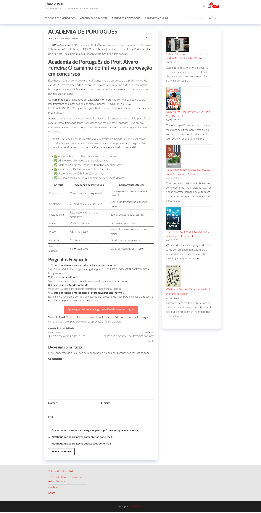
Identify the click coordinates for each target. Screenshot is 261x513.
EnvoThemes (136, 506)
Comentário (56, 359)
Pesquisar (212, 18)
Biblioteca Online (156, 18)
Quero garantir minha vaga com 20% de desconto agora (101, 309)
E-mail (105, 403)
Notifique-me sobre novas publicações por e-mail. (81, 443)
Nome (52, 403)
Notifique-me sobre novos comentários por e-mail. (82, 437)
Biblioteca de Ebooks (126, 18)
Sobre (51, 493)
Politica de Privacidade (61, 471)
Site (50, 416)
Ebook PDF (54, 4)
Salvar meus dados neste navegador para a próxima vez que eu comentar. (95, 430)
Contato (53, 487)
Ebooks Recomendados (60, 18)
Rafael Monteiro (71, 39)
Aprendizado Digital (93, 18)
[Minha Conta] (204, 6)
